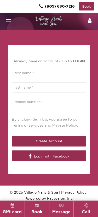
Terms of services (27, 125)
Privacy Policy (74, 192)
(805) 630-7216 (59, 6)
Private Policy (64, 125)
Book (86, 6)
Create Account (49, 141)
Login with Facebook (51, 156)
